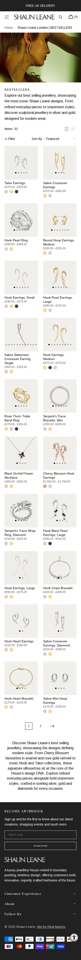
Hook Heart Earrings (19, 641)
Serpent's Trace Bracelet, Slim (54, 418)
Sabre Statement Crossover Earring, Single (17, 359)
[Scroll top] (74, 953)
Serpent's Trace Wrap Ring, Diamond (20, 533)
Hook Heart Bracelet (18, 698)
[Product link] (21, 163)
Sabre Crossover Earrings (55, 185)
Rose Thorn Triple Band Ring (17, 418)
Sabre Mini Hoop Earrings (55, 700)
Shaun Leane (25, 927)
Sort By (37, 139)
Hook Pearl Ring (16, 240)
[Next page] (52, 726)
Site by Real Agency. (51, 927)
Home (8, 27)
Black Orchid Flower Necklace (18, 475)
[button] (7, 17)
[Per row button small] (73, 129)
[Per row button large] (66, 129)
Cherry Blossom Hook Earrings (58, 475)
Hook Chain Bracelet (57, 588)
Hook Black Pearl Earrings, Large (55, 533)
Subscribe (40, 846)
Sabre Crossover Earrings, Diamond (56, 643)
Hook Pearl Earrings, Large (58, 299)
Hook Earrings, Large (19, 588)
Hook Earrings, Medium (53, 357)
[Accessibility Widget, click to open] (74, 937)
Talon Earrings (14, 183)
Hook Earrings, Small (19, 297)
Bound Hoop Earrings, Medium (59, 242)
